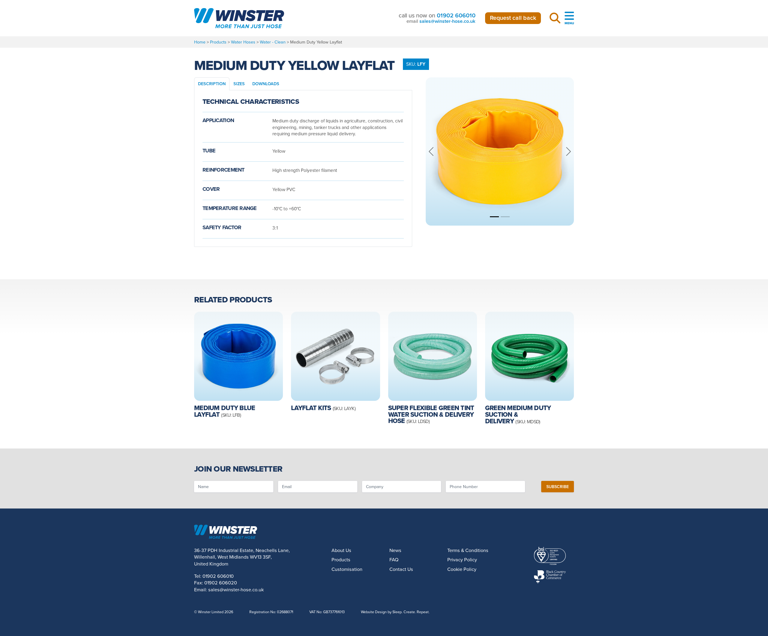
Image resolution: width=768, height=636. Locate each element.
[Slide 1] (494, 216)
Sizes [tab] (239, 83)
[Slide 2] (505, 216)
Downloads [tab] (265, 83)
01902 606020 (220, 582)
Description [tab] (212, 83)
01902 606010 (456, 15)
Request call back (513, 18)
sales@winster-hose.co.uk (447, 21)
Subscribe (557, 487)
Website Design (374, 611)
